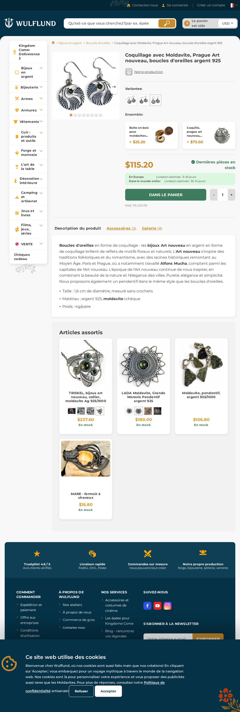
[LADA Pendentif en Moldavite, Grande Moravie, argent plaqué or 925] (148, 411)
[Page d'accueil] (53, 43)
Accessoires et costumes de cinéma (117, 605)
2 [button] (75, 115)
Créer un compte (211, 5)
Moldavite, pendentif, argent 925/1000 (201, 395)
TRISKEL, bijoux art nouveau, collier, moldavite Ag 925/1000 (85, 397)
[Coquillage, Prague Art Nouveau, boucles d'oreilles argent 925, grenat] (143, 100)
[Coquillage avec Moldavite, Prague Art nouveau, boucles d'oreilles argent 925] (155, 100)
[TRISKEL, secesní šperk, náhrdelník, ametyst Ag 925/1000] (81, 411)
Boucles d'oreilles (98, 43)
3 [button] (79, 115)
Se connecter (177, 5)
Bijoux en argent (70, 43)
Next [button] (113, 87)
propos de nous (78, 612)
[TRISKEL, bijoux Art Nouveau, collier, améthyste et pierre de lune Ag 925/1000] (90, 411)
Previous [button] (57, 87)
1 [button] (70, 115)
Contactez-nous (145, 5)
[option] (86, 86)
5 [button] (87, 115)
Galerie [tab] (152, 228)
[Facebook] (147, 606)
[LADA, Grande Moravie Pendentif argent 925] (129, 411)
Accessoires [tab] (121, 228)
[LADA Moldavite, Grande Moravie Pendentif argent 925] (139, 411)
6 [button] (92, 115)
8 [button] (100, 115)
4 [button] (83, 115)
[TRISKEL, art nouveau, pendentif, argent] (72, 411)
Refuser (81, 691)
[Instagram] (168, 606)
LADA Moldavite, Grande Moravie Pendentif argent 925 (143, 397)
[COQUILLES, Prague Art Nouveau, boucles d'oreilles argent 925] (131, 100)
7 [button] (96, 115)
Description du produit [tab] (78, 228)
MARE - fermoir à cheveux (86, 496)
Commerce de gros (79, 620)
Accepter (108, 691)
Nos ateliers (72, 605)
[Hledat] (166, 23)
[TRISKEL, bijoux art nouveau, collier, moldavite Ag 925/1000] (100, 411)
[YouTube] (157, 606)
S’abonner (208, 639)
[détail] (164, 135)
